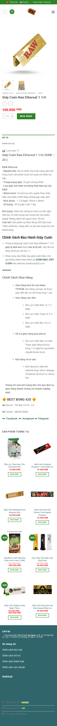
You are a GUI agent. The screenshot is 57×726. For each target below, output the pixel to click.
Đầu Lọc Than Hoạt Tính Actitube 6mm (14, 465)
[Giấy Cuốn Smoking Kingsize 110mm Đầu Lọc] (42, 448)
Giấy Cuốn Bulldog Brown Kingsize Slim (14, 511)
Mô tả (5, 137)
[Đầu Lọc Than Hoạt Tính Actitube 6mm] (14, 448)
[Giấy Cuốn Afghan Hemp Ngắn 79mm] (14, 590)
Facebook (11, 418)
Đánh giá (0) (8, 143)
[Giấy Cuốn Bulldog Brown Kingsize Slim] (14, 494)
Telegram (43, 418)
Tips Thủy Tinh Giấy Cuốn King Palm (42, 559)
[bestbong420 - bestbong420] (33, 12)
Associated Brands (25, 93)
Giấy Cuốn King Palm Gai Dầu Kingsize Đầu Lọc (42, 606)
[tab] (28, 138)
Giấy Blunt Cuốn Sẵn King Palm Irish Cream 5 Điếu (14, 559)
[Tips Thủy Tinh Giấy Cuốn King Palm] (42, 542)
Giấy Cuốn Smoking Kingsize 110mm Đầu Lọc (42, 465)
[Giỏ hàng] (53, 11)
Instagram (28, 418)
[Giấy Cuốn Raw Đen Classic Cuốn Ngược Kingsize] (42, 494)
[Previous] (7, 51)
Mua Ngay (26, 116)
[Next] (50, 51)
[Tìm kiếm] (12, 11)
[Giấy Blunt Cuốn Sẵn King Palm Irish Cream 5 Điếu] (14, 542)
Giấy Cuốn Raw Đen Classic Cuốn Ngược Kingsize (42, 512)
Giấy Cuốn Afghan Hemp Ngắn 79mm (14, 606)
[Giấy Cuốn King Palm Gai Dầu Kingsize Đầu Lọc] (42, 590)
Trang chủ (7, 93)
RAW (40, 93)
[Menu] (4, 11)
